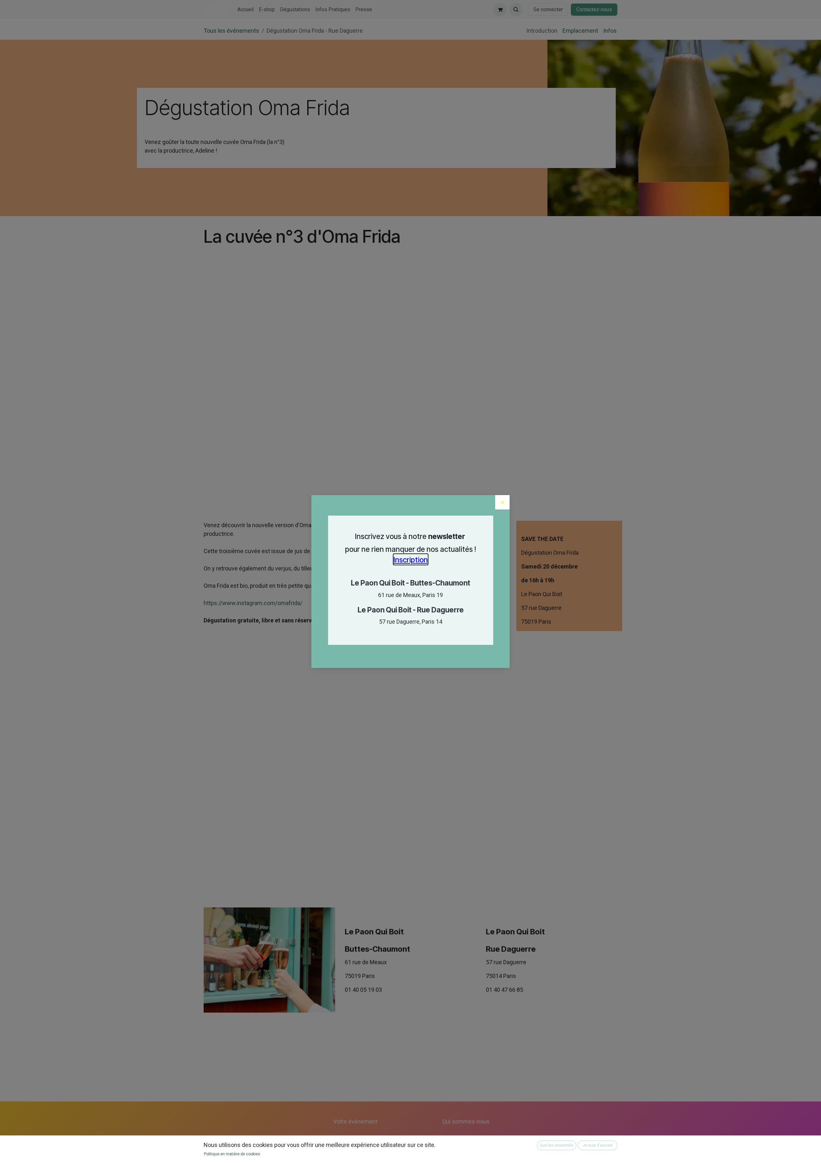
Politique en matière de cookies (232, 1154)
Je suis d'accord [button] (598, 1145)
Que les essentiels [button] (556, 1145)
